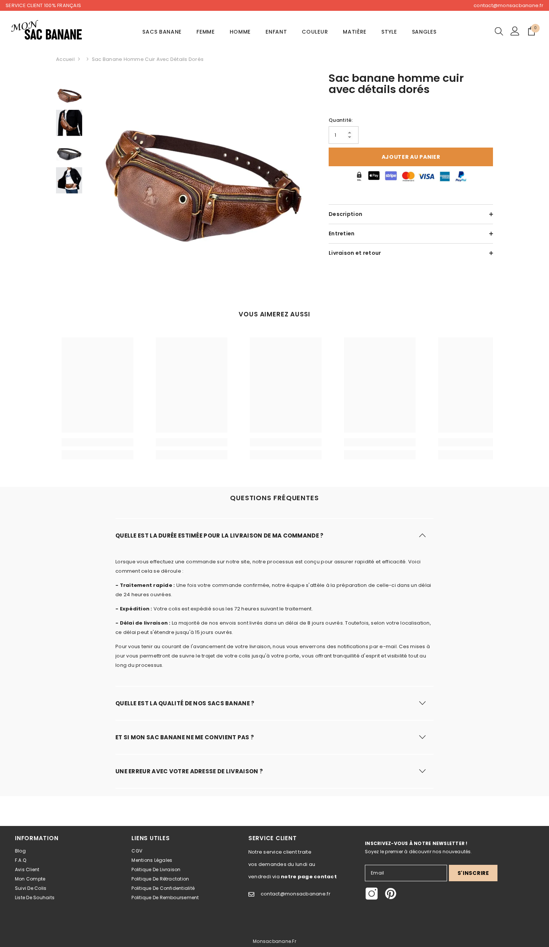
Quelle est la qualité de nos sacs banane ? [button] (185, 703)
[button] (274, 535)
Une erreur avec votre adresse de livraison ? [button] (189, 771)
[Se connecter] (515, 31)
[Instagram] (371, 893)
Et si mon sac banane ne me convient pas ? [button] (184, 737)
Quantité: (341, 120)
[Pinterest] (390, 893)
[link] (97, 442)
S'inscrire (473, 873)
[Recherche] (499, 31)
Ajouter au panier (411, 157)
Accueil (65, 59)
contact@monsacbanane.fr (508, 5)
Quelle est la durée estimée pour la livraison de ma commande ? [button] (219, 535)
